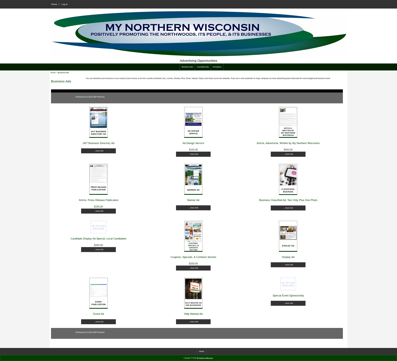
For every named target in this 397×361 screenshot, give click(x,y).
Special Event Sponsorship (288, 295)
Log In (64, 4)
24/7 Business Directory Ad (98, 143)
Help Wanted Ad (193, 313)
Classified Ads (203, 67)
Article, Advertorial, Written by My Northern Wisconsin (288, 143)
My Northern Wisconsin (205, 358)
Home (54, 4)
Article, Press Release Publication (98, 200)
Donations (217, 67)
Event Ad (98, 313)
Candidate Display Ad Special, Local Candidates (98, 238)
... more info (98, 151)
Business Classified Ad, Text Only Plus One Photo (288, 200)
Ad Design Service (193, 143)
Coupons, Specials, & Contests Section (193, 257)
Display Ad (288, 257)
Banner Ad (193, 200)
